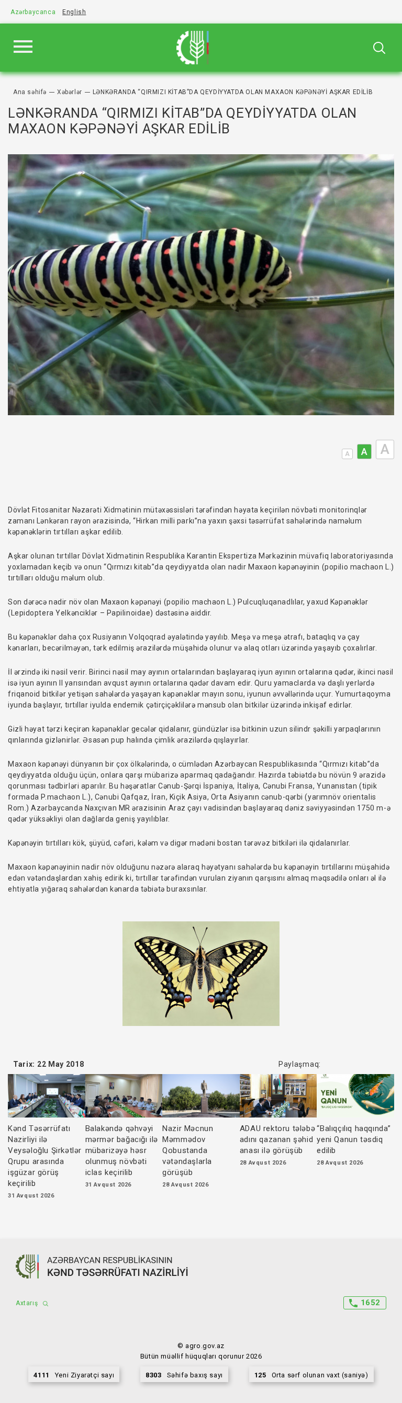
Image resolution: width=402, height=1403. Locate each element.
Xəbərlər (69, 92)
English (74, 12)
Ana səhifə (30, 92)
